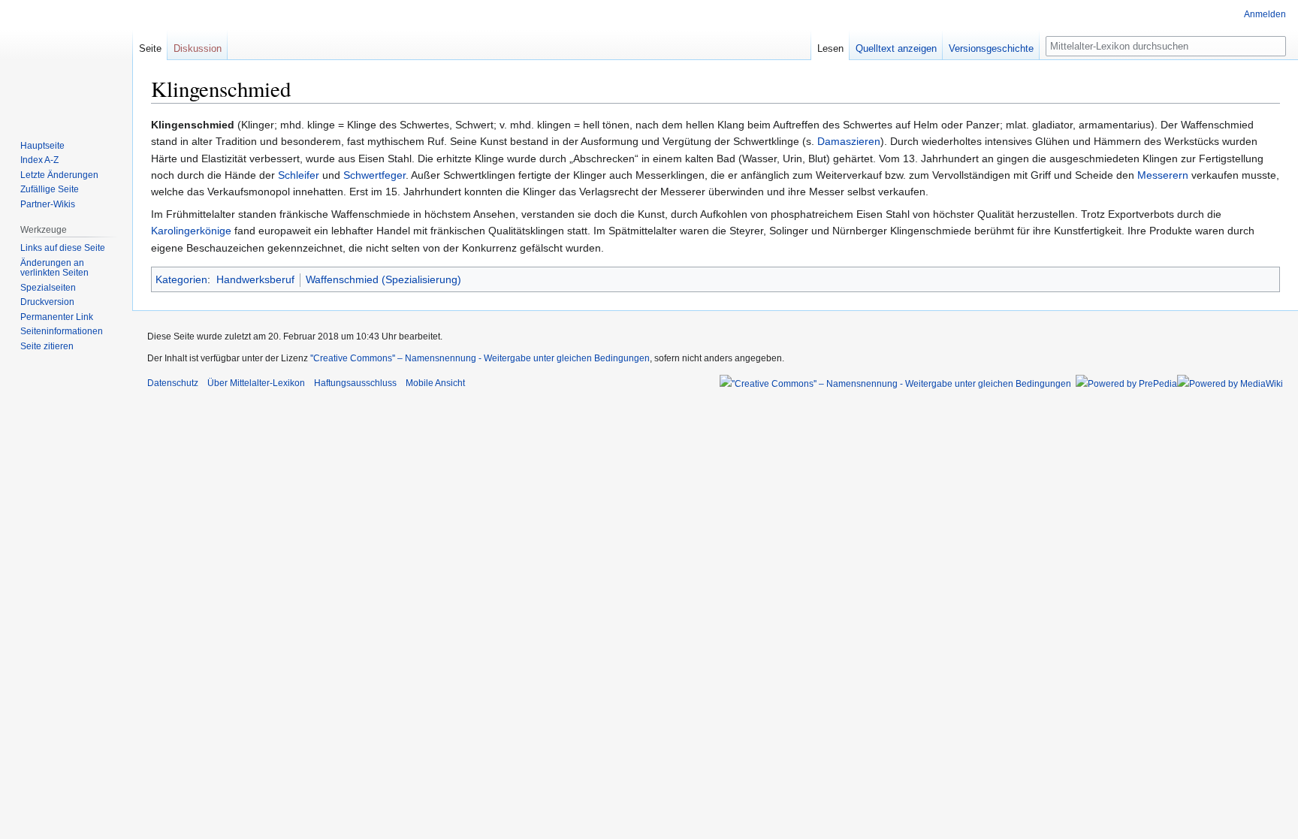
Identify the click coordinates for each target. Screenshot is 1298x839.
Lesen (830, 48)
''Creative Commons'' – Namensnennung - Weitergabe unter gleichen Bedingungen (480, 358)
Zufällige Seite (49, 189)
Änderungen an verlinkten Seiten (54, 268)
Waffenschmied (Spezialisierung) (383, 279)
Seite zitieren (47, 346)
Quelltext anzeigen (896, 48)
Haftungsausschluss (355, 383)
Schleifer (298, 175)
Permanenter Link (56, 317)
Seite (150, 48)
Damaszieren (848, 141)
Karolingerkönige (191, 231)
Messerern (1162, 175)
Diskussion (198, 48)
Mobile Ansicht (435, 383)
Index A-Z (39, 160)
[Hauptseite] (66, 60)
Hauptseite (42, 145)
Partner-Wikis (47, 204)
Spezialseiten (48, 287)
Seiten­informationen (61, 331)
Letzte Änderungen (59, 175)
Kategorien (181, 279)
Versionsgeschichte (991, 48)
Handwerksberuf (255, 279)
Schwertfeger (374, 175)
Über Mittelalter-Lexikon (256, 383)
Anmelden (1265, 14)
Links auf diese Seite (62, 248)
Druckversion (47, 302)
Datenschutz (172, 383)
